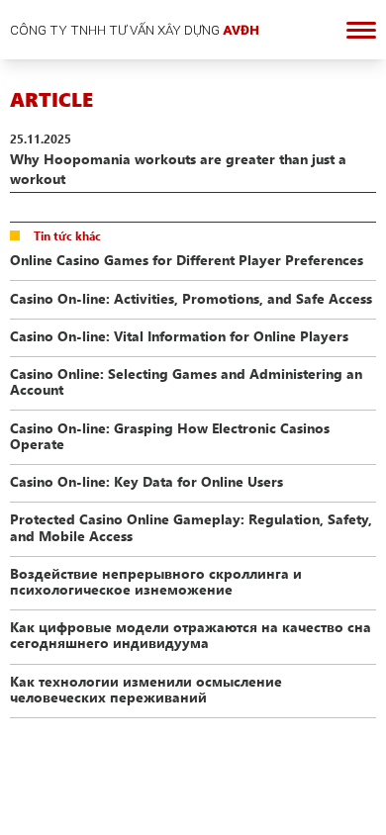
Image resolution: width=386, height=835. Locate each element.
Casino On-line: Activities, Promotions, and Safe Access (191, 298)
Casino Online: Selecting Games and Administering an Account (186, 381)
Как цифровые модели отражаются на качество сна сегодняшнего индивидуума (190, 634)
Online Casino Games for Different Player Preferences (186, 259)
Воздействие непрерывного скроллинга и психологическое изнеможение (156, 581)
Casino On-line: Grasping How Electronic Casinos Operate (170, 435)
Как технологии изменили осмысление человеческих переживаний (146, 688)
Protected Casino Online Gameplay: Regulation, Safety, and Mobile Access (191, 526)
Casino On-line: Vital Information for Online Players (179, 335)
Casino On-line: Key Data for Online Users (146, 481)
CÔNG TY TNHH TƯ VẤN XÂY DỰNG (134, 30)
